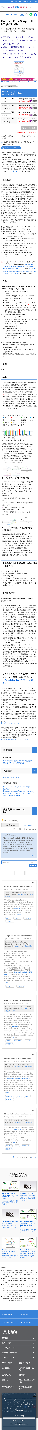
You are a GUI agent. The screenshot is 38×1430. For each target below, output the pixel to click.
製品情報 (5, 1338)
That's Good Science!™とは (27, 1381)
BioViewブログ (7, 1363)
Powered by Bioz (3, 149)
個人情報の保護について (27, 1369)
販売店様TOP (27, 1)
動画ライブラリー (25, 1363)
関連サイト (6, 1380)
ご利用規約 (6, 1368)
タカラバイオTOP (16, 1)
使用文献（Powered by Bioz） (14, 810)
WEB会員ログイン (8, 1387)
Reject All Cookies (19, 1420)
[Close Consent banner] (34, 1395)
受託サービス (6, 1343)
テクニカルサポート (10, 1322)
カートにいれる (30, 128)
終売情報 (22, 1375)
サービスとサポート (9, 1357)
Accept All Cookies (19, 1425)
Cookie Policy (19, 1410)
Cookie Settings (19, 1416)
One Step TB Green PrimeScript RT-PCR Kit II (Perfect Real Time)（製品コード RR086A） (19, 271)
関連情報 (7, 770)
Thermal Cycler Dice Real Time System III (19, 791)
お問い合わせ (8, 1314)
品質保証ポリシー (8, 1375)
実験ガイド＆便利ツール (10, 1353)
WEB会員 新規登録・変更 (26, 1388)
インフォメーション (9, 1348)
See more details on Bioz (18, 149)
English (35, 1)
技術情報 (7, 749)
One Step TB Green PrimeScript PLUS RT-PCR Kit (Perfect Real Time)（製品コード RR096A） (19, 266)
